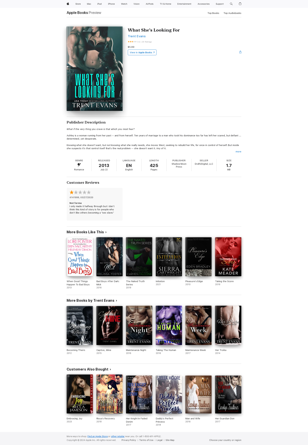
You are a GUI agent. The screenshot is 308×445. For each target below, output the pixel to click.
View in (141, 52)
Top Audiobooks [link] (232, 13)
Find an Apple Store (98, 436)
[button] (231, 4)
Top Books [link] (213, 13)
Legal (159, 440)
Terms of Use (146, 440)
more (238, 151)
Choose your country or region (225, 440)
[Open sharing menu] (240, 52)
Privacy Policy (129, 440)
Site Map (170, 440)
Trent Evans (137, 36)
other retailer (118, 436)
